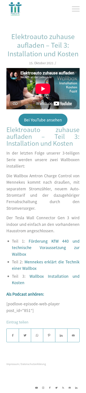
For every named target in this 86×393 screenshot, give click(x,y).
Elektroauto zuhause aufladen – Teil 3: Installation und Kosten (43, 44)
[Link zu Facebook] (50, 387)
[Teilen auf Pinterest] (49, 335)
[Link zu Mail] (69, 387)
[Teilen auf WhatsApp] (37, 335)
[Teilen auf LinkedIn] (61, 335)
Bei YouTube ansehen (43, 120)
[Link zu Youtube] (36, 387)
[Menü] (73, 9)
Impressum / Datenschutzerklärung (26, 364)
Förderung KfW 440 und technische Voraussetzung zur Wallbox (46, 247)
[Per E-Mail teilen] (73, 335)
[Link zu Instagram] (43, 387)
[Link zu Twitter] (56, 387)
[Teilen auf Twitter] (25, 335)
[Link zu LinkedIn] (76, 387)
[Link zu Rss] (63, 387)
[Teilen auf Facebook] (13, 335)
